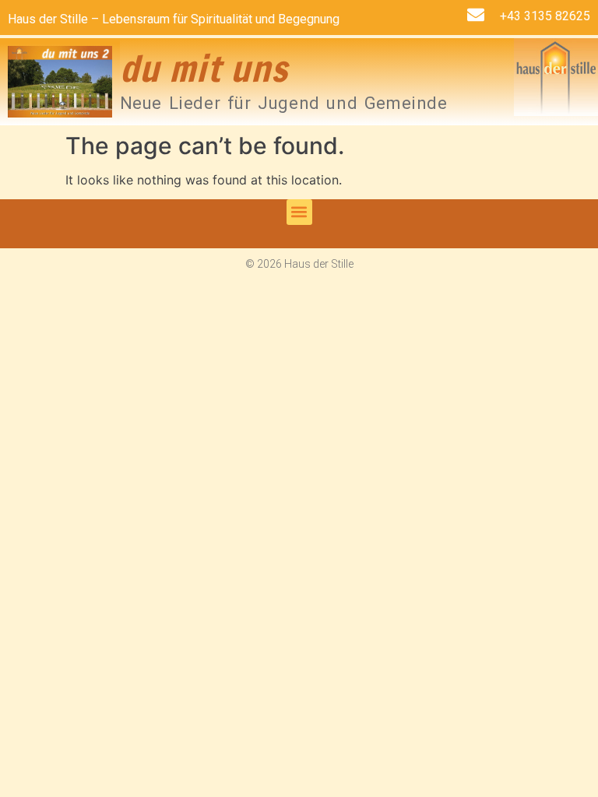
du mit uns (204, 68)
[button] (299, 212)
